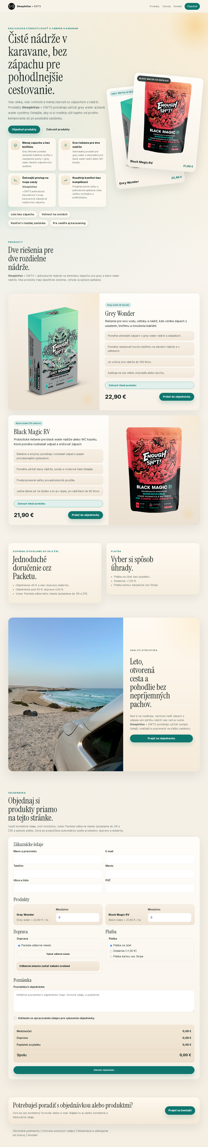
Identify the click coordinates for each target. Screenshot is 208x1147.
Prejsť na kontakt (180, 1110)
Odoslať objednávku (104, 1070)
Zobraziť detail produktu (122, 385)
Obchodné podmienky (26, 1130)
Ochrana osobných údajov (58, 1130)
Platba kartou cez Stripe (128, 956)
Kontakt (178, 6)
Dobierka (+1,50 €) (125, 950)
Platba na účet (122, 945)
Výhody (166, 6)
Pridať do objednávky (176, 396)
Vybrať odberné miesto (58, 954)
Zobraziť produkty (58, 129)
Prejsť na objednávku (161, 738)
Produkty (154, 6)
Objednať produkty (24, 129)
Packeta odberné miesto (36, 945)
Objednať (192, 6)
